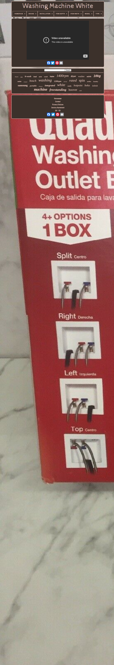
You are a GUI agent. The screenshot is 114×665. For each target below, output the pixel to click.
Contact (57, 101)
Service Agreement (57, 107)
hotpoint (78, 85)
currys (65, 81)
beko (87, 85)
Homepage (57, 98)
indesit (95, 85)
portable (33, 86)
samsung (23, 85)
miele (89, 76)
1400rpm (63, 76)
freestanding (58, 89)
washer (81, 76)
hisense (41, 86)
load (35, 77)
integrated (50, 85)
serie (40, 77)
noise (19, 81)
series (89, 81)
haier (52, 76)
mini (80, 90)
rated (73, 80)
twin (21, 77)
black (16, 77)
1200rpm (57, 81)
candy (69, 86)
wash (46, 77)
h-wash (28, 76)
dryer (73, 76)
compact (25, 81)
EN (56, 110)
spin (82, 80)
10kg (97, 76)
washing (45, 80)
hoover (73, 89)
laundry (95, 81)
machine (40, 89)
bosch (33, 80)
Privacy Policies (57, 104)
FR (59, 110)
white (61, 85)
